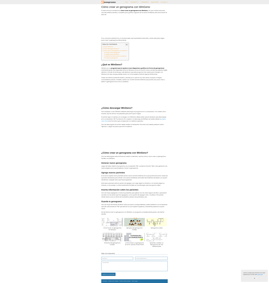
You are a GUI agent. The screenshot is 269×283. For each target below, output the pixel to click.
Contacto (104, 281)
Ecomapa (163, 2)
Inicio (126, 2)
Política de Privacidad (125, 281)
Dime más (260, 274)
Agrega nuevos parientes (112, 54)
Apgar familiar (155, 2)
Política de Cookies (113, 281)
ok (254, 278)
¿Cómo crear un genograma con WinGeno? (115, 50)
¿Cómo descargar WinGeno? (111, 49)
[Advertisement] (134, 27)
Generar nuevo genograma (112, 52)
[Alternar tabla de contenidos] (125, 44)
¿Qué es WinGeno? (108, 47)
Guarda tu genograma (112, 58)
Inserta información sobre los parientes (116, 56)
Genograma (134, 2)
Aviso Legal (134, 281)
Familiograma (145, 2)
